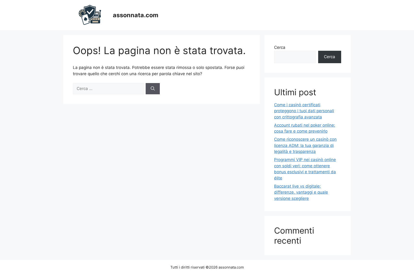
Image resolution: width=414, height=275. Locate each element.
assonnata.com (135, 15)
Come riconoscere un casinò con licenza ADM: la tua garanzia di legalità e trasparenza (305, 145)
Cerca (279, 47)
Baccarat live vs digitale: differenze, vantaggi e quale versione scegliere (301, 192)
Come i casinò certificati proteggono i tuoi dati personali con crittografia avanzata (304, 110)
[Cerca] (153, 89)
